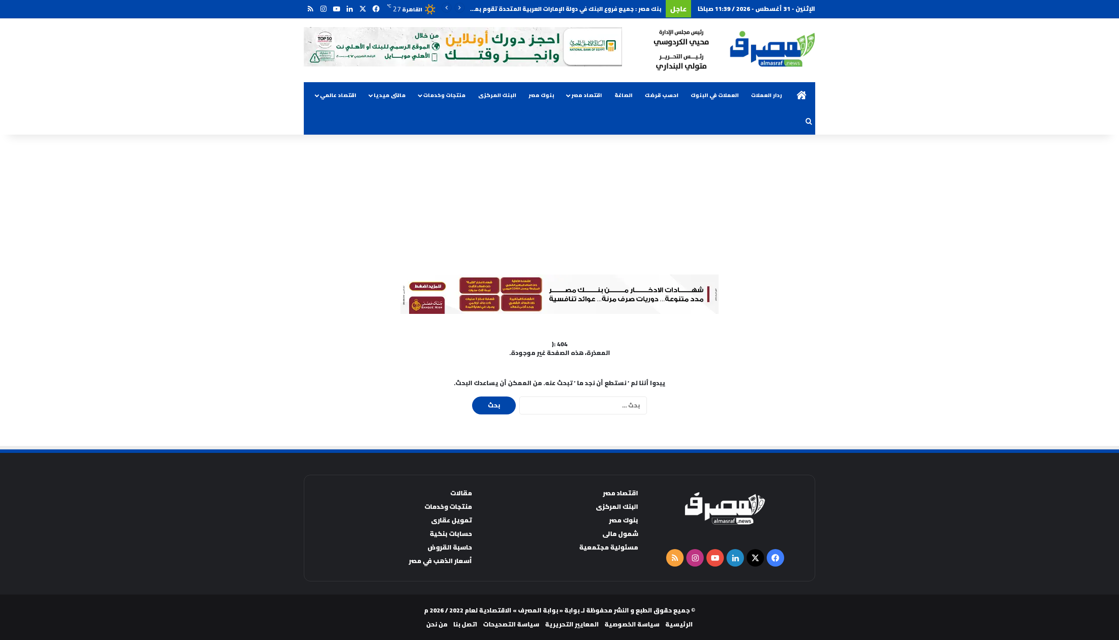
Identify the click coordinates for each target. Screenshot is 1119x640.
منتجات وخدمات (444, 95)
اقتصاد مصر (586, 95)
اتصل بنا (465, 624)
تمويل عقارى (451, 520)
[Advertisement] (559, 204)
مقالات (461, 493)
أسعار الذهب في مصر (440, 561)
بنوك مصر (541, 95)
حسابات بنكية (451, 533)
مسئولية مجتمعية (608, 547)
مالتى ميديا (390, 95)
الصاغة (623, 95)
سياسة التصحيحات (511, 624)
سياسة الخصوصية (632, 624)
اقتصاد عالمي (338, 95)
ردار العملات (766, 95)
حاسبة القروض (449, 547)
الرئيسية (679, 624)
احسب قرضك (661, 95)
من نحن (437, 624)
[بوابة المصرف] (734, 50)
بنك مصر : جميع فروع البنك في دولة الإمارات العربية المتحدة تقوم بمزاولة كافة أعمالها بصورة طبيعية (522, 8)
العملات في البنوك (715, 95)
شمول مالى (620, 533)
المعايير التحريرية (572, 624)
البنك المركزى (497, 95)
